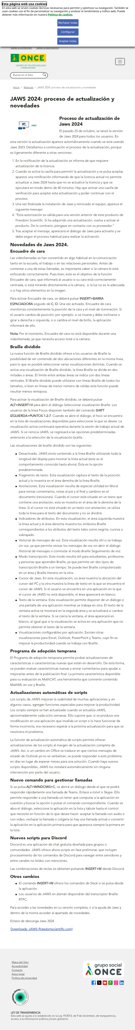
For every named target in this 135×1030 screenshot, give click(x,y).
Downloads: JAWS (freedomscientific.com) (42, 929)
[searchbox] (26, 75)
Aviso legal (18, 974)
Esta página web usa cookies (24, 3)
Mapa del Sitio (20, 962)
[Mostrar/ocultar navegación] (120, 61)
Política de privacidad (24, 978)
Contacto (17, 970)
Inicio (16, 87)
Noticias (28, 87)
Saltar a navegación (47, 48)
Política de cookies (60, 14)
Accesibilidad (20, 966)
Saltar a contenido (21, 48)
